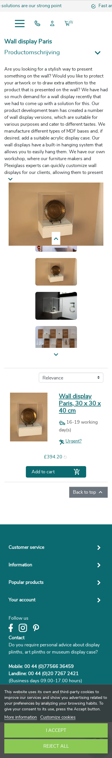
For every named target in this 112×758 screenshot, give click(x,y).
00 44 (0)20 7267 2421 (53, 673)
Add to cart (56, 471)
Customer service (26, 547)
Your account (22, 600)
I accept (56, 730)
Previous (56, 355)
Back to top (88, 492)
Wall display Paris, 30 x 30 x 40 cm (80, 403)
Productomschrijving (32, 52)
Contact (16, 637)
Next (56, 238)
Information (20, 565)
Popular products (26, 582)
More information (20, 717)
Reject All (56, 746)
